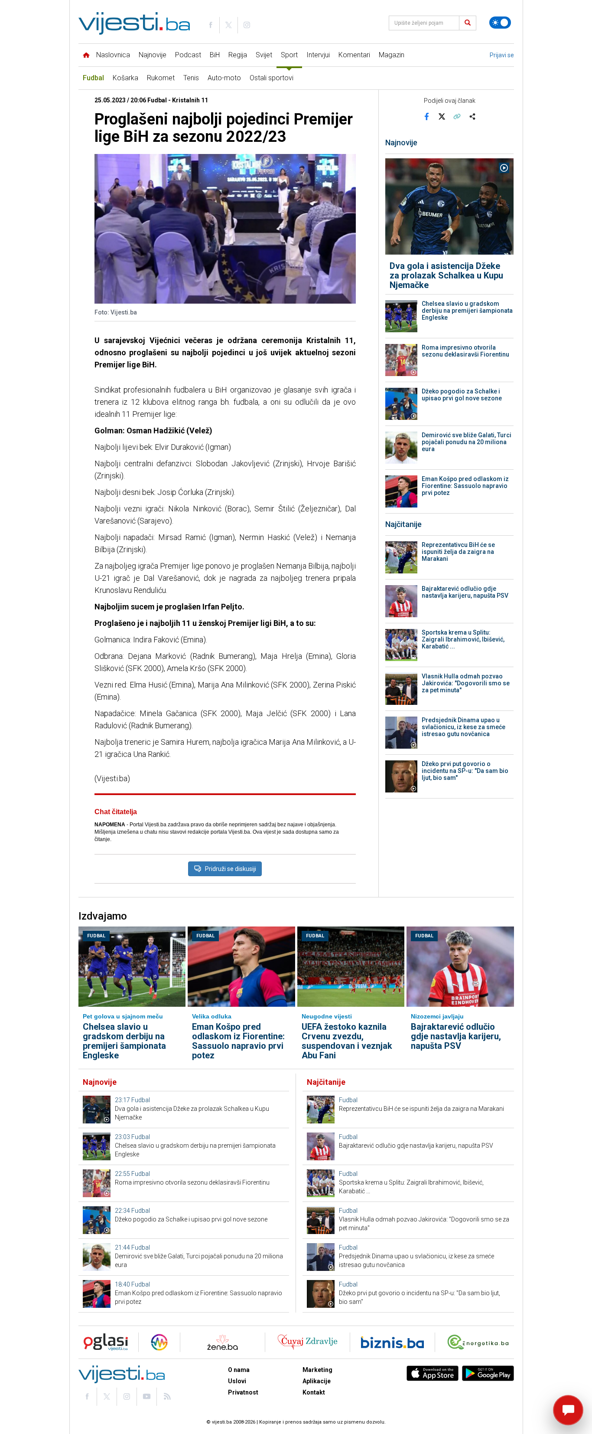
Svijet (264, 55)
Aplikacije (317, 1381)
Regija (237, 55)
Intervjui (318, 55)
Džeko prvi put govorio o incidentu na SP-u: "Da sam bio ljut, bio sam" (465, 770)
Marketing (317, 1369)
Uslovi (237, 1381)
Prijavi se (502, 55)
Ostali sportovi (271, 78)
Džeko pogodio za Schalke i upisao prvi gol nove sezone (462, 395)
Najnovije (152, 55)
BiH (215, 55)
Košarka (125, 78)
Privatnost (243, 1392)
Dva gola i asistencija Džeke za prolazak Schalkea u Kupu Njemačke (446, 275)
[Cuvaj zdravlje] (307, 1342)
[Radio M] (103, 1342)
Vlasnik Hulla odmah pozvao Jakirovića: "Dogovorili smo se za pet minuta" (466, 683)
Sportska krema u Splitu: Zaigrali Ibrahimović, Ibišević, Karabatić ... (463, 639)
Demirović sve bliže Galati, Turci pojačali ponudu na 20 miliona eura (466, 442)
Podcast (188, 55)
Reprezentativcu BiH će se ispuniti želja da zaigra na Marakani (458, 551)
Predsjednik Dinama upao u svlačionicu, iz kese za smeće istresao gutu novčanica (463, 727)
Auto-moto (224, 78)
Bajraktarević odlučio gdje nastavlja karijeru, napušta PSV (465, 592)
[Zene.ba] (222, 1342)
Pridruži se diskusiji (230, 868)
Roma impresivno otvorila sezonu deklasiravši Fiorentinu (465, 351)
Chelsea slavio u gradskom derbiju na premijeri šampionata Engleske (467, 310)
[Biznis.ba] (392, 1342)
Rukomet (161, 78)
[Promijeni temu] (500, 22)
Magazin (391, 55)
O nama (239, 1369)
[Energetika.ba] (480, 1342)
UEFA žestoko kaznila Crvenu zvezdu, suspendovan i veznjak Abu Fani (347, 1041)
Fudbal (93, 78)
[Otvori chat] (568, 1410)
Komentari (354, 55)
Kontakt (314, 1392)
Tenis (191, 78)
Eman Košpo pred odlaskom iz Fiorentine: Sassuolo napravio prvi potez (465, 485)
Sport (289, 55)
